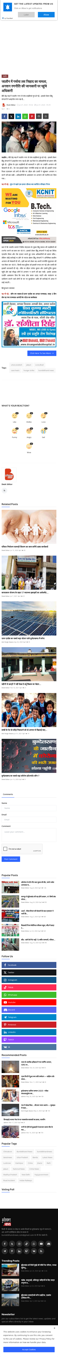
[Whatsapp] (34, 1244)
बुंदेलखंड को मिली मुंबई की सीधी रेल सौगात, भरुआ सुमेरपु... (38, 1266)
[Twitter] (12, 1244)
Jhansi (39, 1163)
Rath (49, 1163)
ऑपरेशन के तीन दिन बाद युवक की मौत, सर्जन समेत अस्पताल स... (37, 883)
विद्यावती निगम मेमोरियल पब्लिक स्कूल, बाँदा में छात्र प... (37, 926)
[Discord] (48, 1244)
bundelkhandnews (44, 1151)
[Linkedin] (19, 1251)
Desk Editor (7, 484)
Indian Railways (26, 1180)
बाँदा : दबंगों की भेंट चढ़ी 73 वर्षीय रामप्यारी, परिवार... (38, 939)
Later (34, 13)
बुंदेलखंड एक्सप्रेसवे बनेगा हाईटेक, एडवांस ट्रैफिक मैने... (36, 1296)
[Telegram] (5, 1251)
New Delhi (26, 1174)
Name (4, 803)
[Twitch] (26, 1251)
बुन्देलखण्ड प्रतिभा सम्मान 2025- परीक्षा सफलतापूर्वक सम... (34, 1092)
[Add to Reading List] (46, 116)
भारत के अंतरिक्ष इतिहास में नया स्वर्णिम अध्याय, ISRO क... (36, 1063)
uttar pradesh (16, 365)
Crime (30, 1163)
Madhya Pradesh (10, 1174)
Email (4, 814)
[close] (54, 1328)
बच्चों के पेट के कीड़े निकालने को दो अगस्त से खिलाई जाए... (24, 730)
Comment (6, 826)
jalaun (28, 365)
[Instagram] (19, 1244)
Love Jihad (39, 365)
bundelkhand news (46, 370)
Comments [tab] (8, 794)
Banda (35, 1157)
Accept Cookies (29, 1349)
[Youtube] (41, 1244)
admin (23, 1096)
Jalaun (5, 1169)
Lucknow (7, 1163)
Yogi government (41, 1174)
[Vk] (34, 1251)
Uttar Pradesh (22, 1157)
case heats (15, 370)
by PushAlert (8, 16)
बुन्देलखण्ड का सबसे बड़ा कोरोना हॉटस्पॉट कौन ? (20, 775)
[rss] (41, 1251)
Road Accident (9, 1180)
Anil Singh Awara (7, 642)
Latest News (47, 1157)
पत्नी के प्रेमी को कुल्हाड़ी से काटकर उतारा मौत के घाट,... (37, 1128)
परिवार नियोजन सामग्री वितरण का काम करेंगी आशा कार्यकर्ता (25, 546)
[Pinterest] (12, 1251)
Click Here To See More (40, 353)
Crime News (34, 1169)
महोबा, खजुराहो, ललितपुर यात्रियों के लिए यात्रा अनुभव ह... (38, 1281)
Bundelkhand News (24, 1151)
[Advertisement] (29, 44)
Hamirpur (19, 1163)
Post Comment (10, 859)
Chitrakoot (7, 1151)
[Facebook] (5, 1244)
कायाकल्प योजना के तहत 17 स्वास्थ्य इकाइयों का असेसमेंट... (25, 592)
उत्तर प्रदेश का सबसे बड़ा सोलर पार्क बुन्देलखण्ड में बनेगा (23, 638)
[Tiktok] (26, 1244)
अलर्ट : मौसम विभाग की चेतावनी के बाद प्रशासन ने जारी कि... (37, 912)
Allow (49, 13)
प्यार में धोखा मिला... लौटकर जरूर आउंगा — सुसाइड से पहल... (38, 1106)
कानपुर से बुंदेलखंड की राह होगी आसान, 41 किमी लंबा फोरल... (38, 897)
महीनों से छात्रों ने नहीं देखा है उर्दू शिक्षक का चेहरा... (21, 684)
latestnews (7, 1157)
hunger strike (29, 370)
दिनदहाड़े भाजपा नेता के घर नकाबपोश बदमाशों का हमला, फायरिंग (24, 1119)
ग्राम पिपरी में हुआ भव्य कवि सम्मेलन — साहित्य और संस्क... (37, 1077)
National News (19, 1169)
